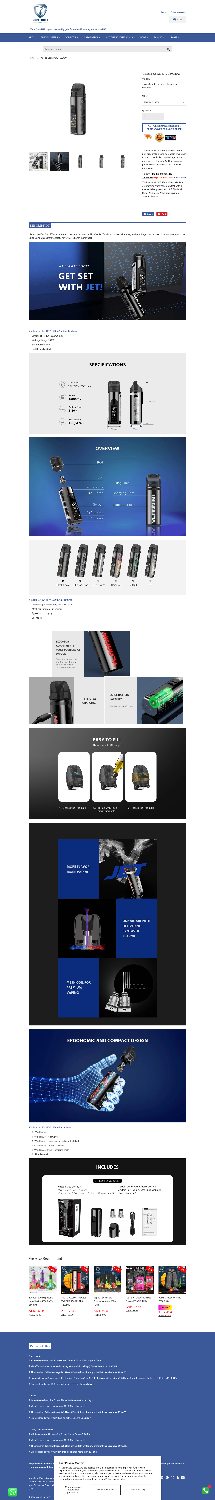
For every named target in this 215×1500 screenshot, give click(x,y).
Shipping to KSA (52, 1478)
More (174, 37)
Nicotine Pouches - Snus (119, 37)
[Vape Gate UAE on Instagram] (172, 1478)
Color (144, 96)
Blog (31, 1489)
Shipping (160, 84)
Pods (143, 37)
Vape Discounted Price (39, 1485)
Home (31, 58)
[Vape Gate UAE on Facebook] (162, 1478)
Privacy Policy (119, 1479)
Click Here (180, 177)
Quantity (146, 110)
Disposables (91, 37)
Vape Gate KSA (36, 1478)
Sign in (164, 12)
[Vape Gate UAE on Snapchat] (177, 1478)
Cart (180, 19)
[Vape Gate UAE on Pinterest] (167, 1478)
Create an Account (178, 12)
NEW (31, 37)
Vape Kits (70, 37)
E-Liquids (159, 37)
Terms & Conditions (38, 1481)
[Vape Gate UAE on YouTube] (183, 1478)
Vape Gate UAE (43, 1497)
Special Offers (49, 37)
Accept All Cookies (106, 1489)
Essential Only (138, 1489)
